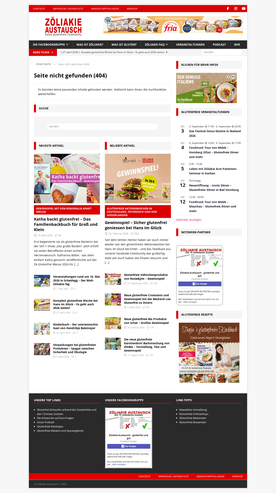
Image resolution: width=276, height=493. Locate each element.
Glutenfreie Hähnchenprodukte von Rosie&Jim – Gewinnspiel (146, 276)
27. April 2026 (63, 312)
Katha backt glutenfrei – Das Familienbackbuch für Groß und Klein (66, 219)
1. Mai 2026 (62, 288)
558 (155, 283)
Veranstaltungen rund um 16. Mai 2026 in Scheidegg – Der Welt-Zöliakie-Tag (76, 280)
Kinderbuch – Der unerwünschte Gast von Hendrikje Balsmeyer (75, 326)
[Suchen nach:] (222, 52)
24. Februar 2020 (135, 327)
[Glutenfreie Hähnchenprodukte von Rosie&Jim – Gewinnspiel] (113, 279)
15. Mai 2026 (45, 235)
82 (60, 235)
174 (152, 327)
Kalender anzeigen (189, 220)
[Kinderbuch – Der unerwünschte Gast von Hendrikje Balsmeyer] (42, 329)
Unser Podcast (45, 422)
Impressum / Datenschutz (68, 8)
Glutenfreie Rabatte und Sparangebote (60, 430)
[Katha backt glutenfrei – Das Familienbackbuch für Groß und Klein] (67, 178)
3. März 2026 (133, 307)
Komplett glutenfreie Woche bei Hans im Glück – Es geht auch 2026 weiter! (75, 304)
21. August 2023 (135, 355)
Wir (237, 44)
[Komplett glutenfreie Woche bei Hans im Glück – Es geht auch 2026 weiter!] (42, 305)
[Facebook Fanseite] (227, 8)
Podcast (219, 44)
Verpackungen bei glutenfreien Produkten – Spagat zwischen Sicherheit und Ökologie (74, 348)
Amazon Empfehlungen (105, 8)
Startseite (39, 8)
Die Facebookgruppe (49, 44)
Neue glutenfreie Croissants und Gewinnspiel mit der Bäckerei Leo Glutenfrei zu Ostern (147, 298)
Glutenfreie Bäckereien (192, 418)
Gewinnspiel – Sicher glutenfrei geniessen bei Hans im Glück (136, 219)
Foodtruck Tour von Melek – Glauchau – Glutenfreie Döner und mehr (212, 206)
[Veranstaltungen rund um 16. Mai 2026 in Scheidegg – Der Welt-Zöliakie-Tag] (42, 281)
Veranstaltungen (190, 44)
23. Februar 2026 (118, 233)
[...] (76, 264)
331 (148, 307)
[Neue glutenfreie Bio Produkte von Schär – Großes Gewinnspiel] (113, 323)
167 (151, 355)
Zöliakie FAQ (154, 44)
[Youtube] (243, 8)
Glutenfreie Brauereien (192, 422)
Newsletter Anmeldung (193, 409)
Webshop (132, 8)
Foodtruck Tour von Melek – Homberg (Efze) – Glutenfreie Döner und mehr (214, 152)
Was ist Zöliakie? (90, 44)
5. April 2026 (62, 356)
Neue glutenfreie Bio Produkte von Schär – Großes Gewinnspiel (146, 320)
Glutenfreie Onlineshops (193, 414)
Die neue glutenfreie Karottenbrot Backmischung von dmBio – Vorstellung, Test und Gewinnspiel (147, 344)
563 (137, 233)
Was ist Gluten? (124, 44)
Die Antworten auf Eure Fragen (55, 418)
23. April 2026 (63, 332)
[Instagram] (235, 8)
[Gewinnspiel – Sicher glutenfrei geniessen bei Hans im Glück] (138, 178)
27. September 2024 (137, 283)
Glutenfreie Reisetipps (50, 426)
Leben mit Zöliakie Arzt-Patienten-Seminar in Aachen (213, 171)
